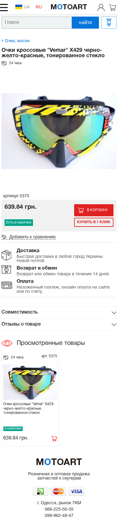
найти (85, 22)
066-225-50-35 (59, 509)
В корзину (97, 210)
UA (27, 7)
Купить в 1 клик (93, 222)
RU (39, 7)
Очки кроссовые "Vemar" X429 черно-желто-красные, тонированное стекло (28, 408)
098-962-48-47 (59, 516)
